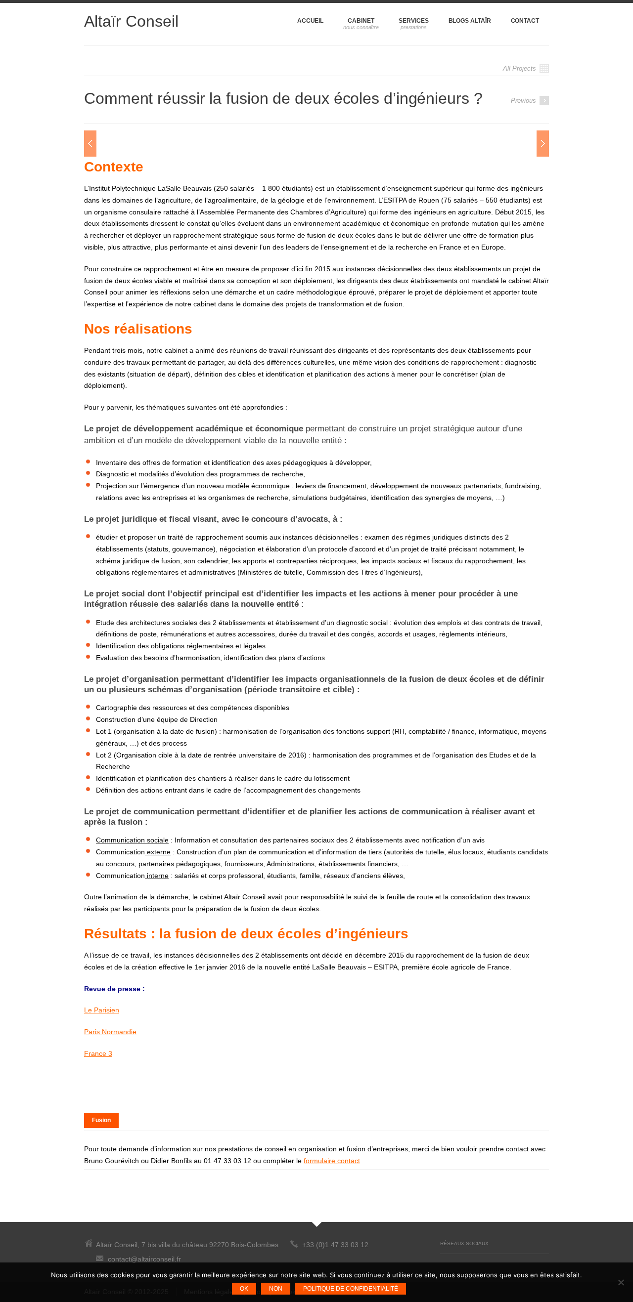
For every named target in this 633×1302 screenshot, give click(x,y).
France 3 (98, 1053)
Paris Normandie (110, 1032)
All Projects (520, 68)
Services (413, 20)
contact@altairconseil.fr (144, 1259)
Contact (525, 20)
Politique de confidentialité (350, 1288)
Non (275, 1288)
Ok (244, 1288)
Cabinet (361, 20)
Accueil (310, 20)
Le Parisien (101, 1010)
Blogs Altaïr (470, 20)
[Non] (621, 1282)
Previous (524, 100)
